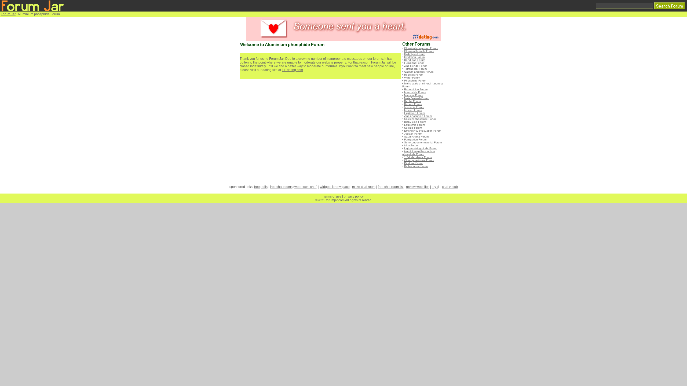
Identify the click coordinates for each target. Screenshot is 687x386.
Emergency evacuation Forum (422, 130)
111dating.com (292, 70)
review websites (417, 187)
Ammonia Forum (414, 107)
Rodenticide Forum (415, 89)
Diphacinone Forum (416, 166)
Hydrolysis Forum (414, 54)
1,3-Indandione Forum (418, 157)
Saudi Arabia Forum (416, 136)
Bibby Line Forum (415, 121)
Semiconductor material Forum (423, 142)
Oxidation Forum (414, 56)
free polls (261, 187)
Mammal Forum (413, 95)
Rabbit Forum (412, 101)
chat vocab (450, 187)
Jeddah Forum (413, 133)
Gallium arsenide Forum (418, 71)
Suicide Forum (413, 127)
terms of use (332, 196)
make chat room (363, 187)
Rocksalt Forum (413, 74)
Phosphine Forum (415, 80)
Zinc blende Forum (415, 65)
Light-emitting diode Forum (420, 148)
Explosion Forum (414, 113)
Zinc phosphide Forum (418, 115)
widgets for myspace (335, 187)
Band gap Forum (414, 59)
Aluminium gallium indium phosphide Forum (418, 153)
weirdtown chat (305, 187)
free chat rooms (281, 187)
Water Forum (412, 77)
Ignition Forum (413, 110)
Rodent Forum (413, 104)
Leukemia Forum (414, 124)
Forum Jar (8, 14)
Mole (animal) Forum (416, 98)
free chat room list (391, 187)
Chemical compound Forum (421, 48)
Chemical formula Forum (419, 51)
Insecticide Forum (415, 92)
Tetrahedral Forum (415, 68)
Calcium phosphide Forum (420, 118)
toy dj (436, 187)
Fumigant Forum (414, 62)
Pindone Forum (413, 163)
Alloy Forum (411, 145)
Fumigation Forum (415, 139)
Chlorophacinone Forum (419, 160)
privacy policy (354, 196)
